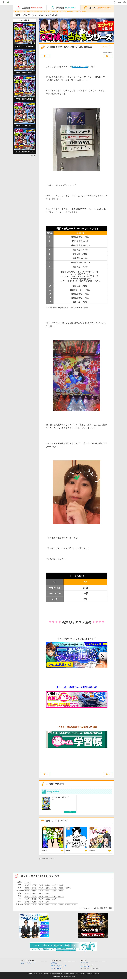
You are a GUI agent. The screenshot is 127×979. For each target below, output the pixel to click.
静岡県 (34, 893)
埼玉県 (47, 888)
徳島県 (27, 902)
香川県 (34, 902)
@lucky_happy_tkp (79, 67)
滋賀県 (27, 896)
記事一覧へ (34, 155)
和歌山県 (61, 896)
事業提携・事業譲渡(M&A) (86, 973)
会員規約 (46, 973)
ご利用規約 (54, 963)
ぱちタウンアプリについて (28, 963)
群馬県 (41, 888)
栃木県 (34, 888)
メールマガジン (85, 963)
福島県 (61, 885)
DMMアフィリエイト (86, 966)
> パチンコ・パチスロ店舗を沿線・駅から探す (95, 908)
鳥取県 (27, 899)
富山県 (34, 890)
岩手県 (34, 885)
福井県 (47, 890)
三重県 (47, 893)
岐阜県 (27, 893)
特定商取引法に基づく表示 (71, 973)
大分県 (54, 904)
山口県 (54, 899)
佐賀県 (34, 904)
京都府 (34, 896)
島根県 (34, 899)
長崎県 (41, 904)
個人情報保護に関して (56, 973)
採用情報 (97, 973)
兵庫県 (47, 896)
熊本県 (47, 904)
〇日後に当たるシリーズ (53, 11)
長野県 (61, 890)
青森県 (27, 885)
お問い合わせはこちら (57, 968)
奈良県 (54, 896)
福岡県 (27, 904)
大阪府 (41, 896)
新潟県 (27, 890)
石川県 (41, 890)
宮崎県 (61, 904)
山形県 (54, 885)
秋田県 (47, 885)
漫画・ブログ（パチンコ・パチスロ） (36, 11)
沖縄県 (74, 904)
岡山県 (41, 899)
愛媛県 (41, 902)
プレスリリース (38, 973)
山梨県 (54, 890)
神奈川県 (68, 888)
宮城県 (41, 885)
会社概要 (29, 973)
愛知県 (41, 893)
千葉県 (54, 888)
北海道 (27, 882)
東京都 (61, 888)
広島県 (47, 899)
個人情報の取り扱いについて (58, 966)
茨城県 (27, 888)
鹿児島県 (68, 904)
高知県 (47, 902)
